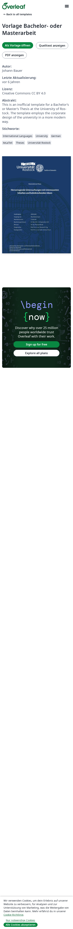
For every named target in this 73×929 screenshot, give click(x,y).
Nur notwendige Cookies (20, 920)
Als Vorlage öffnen (17, 45)
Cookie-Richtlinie (13, 914)
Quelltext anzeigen (52, 45)
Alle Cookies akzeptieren (20, 924)
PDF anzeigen (14, 55)
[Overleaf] (13, 6)
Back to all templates (17, 14)
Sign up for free (36, 344)
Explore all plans (36, 353)
